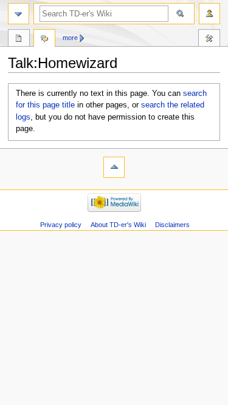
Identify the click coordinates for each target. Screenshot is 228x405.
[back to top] (114, 167)
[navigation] (18, 13)
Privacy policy (60, 224)
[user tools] (209, 13)
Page (19, 39)
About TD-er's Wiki (118, 224)
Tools (209, 39)
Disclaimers (172, 224)
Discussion (44, 39)
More (70, 37)
